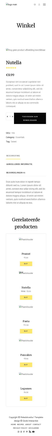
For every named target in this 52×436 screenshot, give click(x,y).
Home (13, 424)
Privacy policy (20, 428)
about (28, 424)
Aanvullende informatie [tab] (19, 164)
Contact (37, 424)
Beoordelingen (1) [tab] (15, 172)
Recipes (20, 424)
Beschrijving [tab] (13, 155)
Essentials (20, 137)
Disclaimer (34, 428)
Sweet (14, 141)
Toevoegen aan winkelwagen (30, 118)
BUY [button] (26, 263)
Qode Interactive (30, 421)
